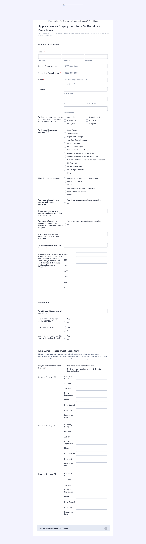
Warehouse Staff (73, 143)
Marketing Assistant (74, 166)
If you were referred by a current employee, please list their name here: (50, 213)
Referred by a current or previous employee (83, 178)
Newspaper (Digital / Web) (77, 191)
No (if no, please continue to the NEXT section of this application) (85, 370)
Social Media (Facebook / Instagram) (81, 188)
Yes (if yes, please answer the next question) (84, 200)
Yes (68, 319)
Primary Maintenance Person (78, 150)
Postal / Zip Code (69, 112)
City (65, 103)
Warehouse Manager (75, 147)
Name (42, 52)
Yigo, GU (92, 120)
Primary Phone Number (48, 66)
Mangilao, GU (94, 124)
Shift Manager (72, 133)
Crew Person (72, 130)
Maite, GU (71, 124)
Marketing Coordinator (75, 170)
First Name (42, 60)
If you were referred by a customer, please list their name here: (48, 236)
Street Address (68, 93)
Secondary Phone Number (49, 73)
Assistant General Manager (77, 140)
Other (69, 173)
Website (70, 185)
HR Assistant (72, 163)
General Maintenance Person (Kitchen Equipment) (86, 160)
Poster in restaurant (74, 182)
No (68, 203)
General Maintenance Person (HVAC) (81, 153)
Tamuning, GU (94, 117)
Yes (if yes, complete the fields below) (81, 366)
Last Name (88, 60)
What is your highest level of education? (50, 312)
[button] (73, 528)
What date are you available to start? (49, 246)
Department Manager (75, 137)
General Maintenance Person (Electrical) (82, 156)
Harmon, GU (71, 120)
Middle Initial (66, 60)
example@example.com (71, 84)
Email (41, 80)
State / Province (91, 103)
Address (42, 89)
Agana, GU (71, 117)
